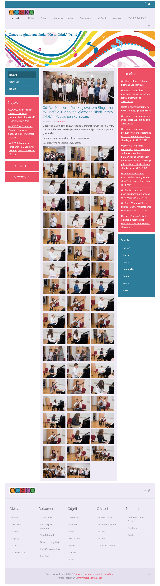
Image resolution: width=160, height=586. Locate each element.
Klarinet (126, 255)
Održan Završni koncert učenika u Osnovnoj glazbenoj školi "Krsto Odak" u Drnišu (135, 194)
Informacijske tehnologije (89, 578)
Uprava (101, 531)
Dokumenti (85, 18)
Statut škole (46, 517)
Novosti (61, 121)
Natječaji (15, 538)
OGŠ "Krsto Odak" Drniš (136, 519)
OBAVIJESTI (22, 166)
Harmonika (128, 269)
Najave (12, 89)
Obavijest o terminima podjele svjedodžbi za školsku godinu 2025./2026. (136, 120)
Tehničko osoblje (106, 545)
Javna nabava (18, 552)
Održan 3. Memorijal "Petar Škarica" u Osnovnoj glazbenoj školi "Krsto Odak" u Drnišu (136, 207)
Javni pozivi (16, 545)
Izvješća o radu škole (50, 549)
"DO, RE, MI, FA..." (137, 18)
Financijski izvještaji (49, 542)
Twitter (131, 535)
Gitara (126, 276)
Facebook (132, 528)
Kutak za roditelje (63, 18)
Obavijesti (14, 82)
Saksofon (127, 248)
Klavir (125, 290)
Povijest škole (105, 517)
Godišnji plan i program (46, 526)
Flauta (126, 262)
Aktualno (16, 18)
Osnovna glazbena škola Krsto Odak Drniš (94, 574)
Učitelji (101, 538)
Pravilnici (44, 556)
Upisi (31, 18)
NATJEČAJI (21, 177)
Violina (126, 283)
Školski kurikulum (48, 535)
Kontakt (117, 18)
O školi (102, 18)
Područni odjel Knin (107, 524)
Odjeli (44, 18)
